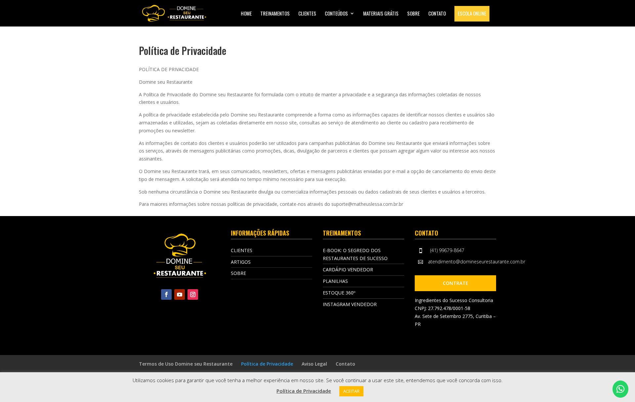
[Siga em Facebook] (166, 294)
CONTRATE (455, 283)
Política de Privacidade (267, 364)
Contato (437, 14)
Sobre (413, 14)
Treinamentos (275, 14)
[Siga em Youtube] (179, 294)
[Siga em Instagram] (193, 294)
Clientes (307, 14)
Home (246, 14)
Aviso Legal (314, 364)
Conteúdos (336, 14)
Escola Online (472, 13)
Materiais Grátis (381, 14)
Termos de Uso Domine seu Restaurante (186, 364)
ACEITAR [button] (351, 391)
